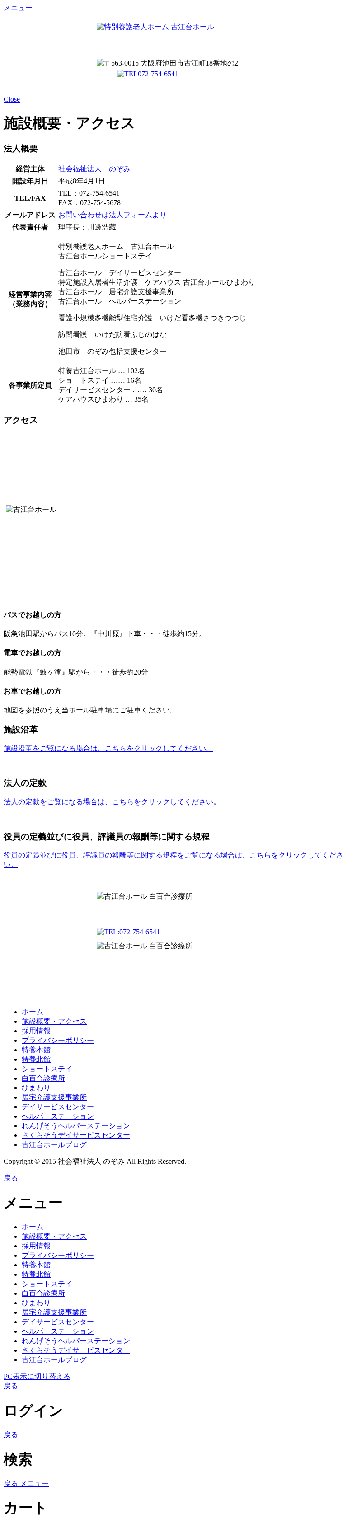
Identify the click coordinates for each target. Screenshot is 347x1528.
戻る (11, 1178)
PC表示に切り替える (37, 1376)
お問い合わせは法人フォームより (112, 215)
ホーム (32, 1012)
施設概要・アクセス (54, 1021)
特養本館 (36, 1050)
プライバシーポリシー (58, 1040)
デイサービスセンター (58, 1107)
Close (12, 99)
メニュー (18, 8)
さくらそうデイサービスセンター (76, 1135)
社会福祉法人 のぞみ (94, 169)
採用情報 (36, 1031)
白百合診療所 (43, 1078)
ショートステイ (47, 1069)
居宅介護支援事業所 (54, 1097)
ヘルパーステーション (58, 1116)
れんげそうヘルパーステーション (76, 1126)
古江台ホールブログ (54, 1144)
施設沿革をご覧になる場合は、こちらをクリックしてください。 (108, 748)
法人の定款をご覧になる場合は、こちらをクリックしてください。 (112, 802)
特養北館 (36, 1059)
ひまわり (36, 1088)
